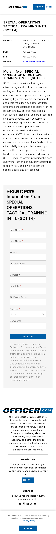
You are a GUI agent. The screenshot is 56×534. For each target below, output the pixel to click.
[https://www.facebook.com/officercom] (20, 503)
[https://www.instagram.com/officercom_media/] (24, 503)
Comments (15, 321)
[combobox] (28, 314)
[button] (5, 7)
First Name (16, 230)
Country (15, 309)
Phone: (6, 52)
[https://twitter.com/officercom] (31, 503)
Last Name (16, 241)
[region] (28, 522)
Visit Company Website (34, 61)
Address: (7, 40)
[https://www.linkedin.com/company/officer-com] (27, 503)
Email (13, 252)
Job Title (15, 286)
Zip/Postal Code (18, 297)
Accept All (28, 528)
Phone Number (17, 263)
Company (15, 274)
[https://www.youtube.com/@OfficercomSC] (35, 503)
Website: (7, 61)
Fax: (5, 57)
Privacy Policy (29, 521)
